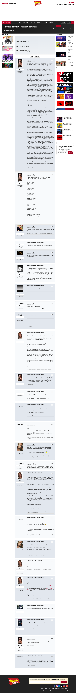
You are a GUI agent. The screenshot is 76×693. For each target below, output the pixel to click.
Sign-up (67, 2)
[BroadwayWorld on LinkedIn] (59, 686)
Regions (62, 688)
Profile (20, 69)
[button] (72, 22)
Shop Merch (5, 3)
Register (63, 22)
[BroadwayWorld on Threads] (64, 686)
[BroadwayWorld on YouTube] (67, 686)
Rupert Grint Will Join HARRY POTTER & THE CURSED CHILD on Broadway (7, 41)
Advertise (42, 688)
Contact (49, 688)
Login (69, 22)
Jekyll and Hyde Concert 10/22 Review (35, 60)
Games (46, 22)
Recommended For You (60, 114)
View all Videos (59, 67)
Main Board (58, 25)
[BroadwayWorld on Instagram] (57, 686)
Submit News (57, 688)
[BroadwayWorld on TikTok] (62, 686)
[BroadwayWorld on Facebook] (54, 686)
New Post (55, 28)
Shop (42, 22)
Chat (31, 22)
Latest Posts (64, 25)
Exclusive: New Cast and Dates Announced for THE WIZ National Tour (7, 67)
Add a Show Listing (12, 3)
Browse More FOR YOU (64, 142)
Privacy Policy (65, 690)
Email (31, 56)
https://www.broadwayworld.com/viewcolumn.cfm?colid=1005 (39, 585)
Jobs (34, 22)
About (46, 688)
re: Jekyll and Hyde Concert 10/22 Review (35, 174)
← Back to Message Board (8, 30)
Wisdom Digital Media (50, 690)
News (20, 22)
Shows (24, 22)
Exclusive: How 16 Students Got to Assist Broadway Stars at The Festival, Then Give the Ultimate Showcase (23, 52)
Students (38, 22)
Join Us (53, 688)
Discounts (69, 109)
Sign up (70, 152)
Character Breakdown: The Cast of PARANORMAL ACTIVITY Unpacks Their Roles (22, 47)
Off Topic (70, 25)
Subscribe (37, 56)
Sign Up (63, 682)
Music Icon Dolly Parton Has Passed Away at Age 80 (7, 49)
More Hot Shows (60, 109)
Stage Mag (51, 22)
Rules (72, 28)
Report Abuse (66, 28)
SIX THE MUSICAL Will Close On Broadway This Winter (7, 58)
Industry (27, 22)
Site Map (66, 688)
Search (61, 28)
